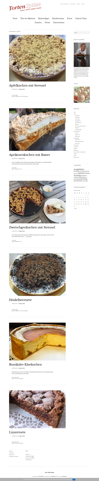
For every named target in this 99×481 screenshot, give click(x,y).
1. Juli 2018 (14, 240)
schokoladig (82, 179)
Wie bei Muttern (27, 18)
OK (73, 479)
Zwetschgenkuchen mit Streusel (32, 227)
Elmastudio (64, 476)
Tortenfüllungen (78, 129)
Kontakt (75, 148)
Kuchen (13, 96)
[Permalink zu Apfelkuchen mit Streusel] (37, 81)
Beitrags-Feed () (30, 456)
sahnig (76, 179)
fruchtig (77, 175)
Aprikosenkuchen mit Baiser (29, 155)
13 (81, 199)
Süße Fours (77, 143)
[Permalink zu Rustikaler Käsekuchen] (37, 360)
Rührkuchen (77, 136)
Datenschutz (58, 22)
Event (69, 18)
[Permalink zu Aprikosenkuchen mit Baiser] (37, 150)
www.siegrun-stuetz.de (13, 456)
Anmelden (28, 454)
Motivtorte (77, 127)
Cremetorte (77, 115)
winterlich (85, 181)
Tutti (21, 96)
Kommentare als (30, 457)
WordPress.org (28, 459)
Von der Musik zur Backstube (79, 151)
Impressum (76, 146)
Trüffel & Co (77, 139)
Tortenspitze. (41, 476)
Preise (47, 22)
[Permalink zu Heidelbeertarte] (37, 295)
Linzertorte (17, 432)
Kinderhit (76, 177)
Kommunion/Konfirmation (80, 126)
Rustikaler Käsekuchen (25, 364)
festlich (81, 173)
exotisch (76, 173)
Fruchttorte (77, 119)
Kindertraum (58, 18)
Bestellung (76, 150)
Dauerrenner (85, 171)
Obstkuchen (17, 96)
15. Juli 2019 (14, 167)
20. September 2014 (15, 377)
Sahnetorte (77, 117)
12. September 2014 (15, 442)
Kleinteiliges (43, 18)
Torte (15, 18)
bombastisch (77, 171)
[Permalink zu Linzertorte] (37, 428)
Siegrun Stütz (22, 89)
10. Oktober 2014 (15, 309)
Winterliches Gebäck (79, 141)
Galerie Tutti (80, 18)
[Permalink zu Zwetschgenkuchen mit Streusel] (37, 223)
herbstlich (84, 175)
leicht (86, 177)
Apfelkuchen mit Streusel (27, 85)
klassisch (82, 177)
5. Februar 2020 (15, 95)
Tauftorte (77, 124)
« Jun (75, 208)
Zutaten (38, 22)
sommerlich (78, 181)
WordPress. (53, 476)
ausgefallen (79, 169)
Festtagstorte (78, 120)
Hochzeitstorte (78, 122)
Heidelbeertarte (20, 300)
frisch (87, 173)
